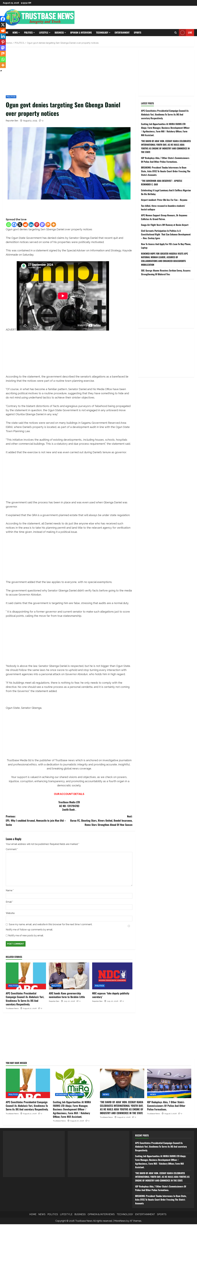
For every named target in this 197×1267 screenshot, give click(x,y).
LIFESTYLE (43, 32)
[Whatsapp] (8, 224)
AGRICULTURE (76, 1094)
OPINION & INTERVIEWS (81, 32)
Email (9, 901)
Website (10, 913)
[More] (53, 224)
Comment (12, 849)
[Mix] (47, 224)
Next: (101, 820)
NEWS (15, 32)
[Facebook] (14, 224)
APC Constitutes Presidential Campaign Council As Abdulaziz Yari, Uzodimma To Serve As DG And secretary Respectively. (25, 998)
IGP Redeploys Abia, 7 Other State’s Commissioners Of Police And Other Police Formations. (165, 159)
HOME (32, 1214)
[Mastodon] (42, 224)
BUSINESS (59, 32)
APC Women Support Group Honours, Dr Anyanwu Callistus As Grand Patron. (164, 217)
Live (190, 32)
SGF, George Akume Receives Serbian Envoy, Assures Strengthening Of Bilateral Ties (166, 272)
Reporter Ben (12, 120)
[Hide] (1, 71)
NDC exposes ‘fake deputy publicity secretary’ (110, 995)
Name (10, 890)
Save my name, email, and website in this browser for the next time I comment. (50, 924)
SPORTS (137, 32)
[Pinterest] (36, 224)
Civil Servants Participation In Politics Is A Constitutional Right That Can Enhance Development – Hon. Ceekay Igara (166, 234)
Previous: (36, 820)
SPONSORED (61, 1094)
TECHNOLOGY (102, 32)
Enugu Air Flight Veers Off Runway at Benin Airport (164, 225)
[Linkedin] (31, 224)
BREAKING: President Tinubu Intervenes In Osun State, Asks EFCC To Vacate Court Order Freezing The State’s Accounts (165, 171)
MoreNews (120, 1220)
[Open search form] (176, 33)
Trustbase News (12, 1008)
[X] (19, 224)
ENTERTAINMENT (122, 32)
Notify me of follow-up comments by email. (29, 929)
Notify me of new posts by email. (26, 935)
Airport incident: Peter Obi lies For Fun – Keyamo (164, 200)
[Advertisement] (69, 71)
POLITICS (28, 32)
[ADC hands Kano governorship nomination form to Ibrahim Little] (69, 975)
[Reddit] (25, 224)
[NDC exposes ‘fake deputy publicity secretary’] (112, 975)
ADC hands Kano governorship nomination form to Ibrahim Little (67, 995)
